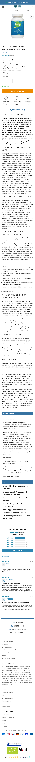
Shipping (4, 655)
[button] (5, 56)
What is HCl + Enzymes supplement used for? (16, 487)
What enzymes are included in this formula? (15, 499)
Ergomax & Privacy (7, 647)
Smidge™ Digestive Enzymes (12, 284)
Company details (6, 644)
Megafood (4, 726)
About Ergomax (6, 706)
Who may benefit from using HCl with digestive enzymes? (15, 493)
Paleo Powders (6, 715)
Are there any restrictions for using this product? (16, 517)
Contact (4, 704)
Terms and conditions (8, 641)
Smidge (4, 52)
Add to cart (17, 91)
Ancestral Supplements (8, 717)
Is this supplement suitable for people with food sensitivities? (14, 511)
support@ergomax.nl (19, 629)
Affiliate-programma (7, 692)
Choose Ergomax (6, 701)
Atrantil (4, 720)
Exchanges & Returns (7, 653)
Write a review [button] (17, 550)
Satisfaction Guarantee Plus (9, 650)
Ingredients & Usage (18, 110)
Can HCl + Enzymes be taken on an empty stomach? (16, 505)
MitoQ (3, 723)
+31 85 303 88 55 (19, 626)
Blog (3, 695)
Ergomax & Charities (7, 698)
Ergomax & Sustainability (8, 658)
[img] (5, 561)
